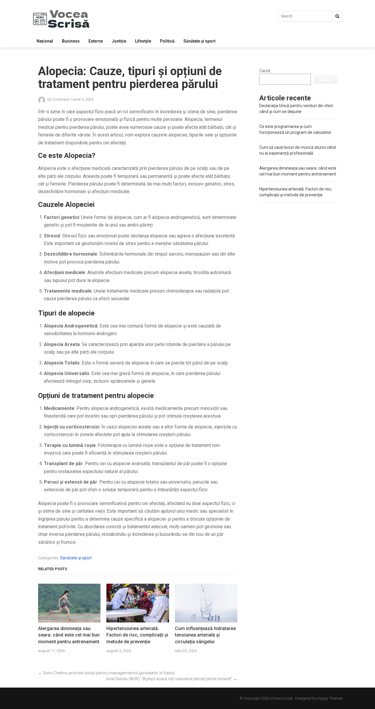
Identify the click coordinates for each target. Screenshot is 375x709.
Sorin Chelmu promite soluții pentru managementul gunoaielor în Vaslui (109, 673)
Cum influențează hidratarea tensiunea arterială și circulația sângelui (205, 635)
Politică (167, 41)
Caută (264, 70)
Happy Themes (330, 698)
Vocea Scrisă (281, 698)
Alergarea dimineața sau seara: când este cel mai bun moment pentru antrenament (69, 635)
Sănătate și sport (199, 41)
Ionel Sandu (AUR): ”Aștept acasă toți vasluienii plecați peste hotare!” (169, 678)
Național (45, 41)
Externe (95, 41)
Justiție (119, 41)
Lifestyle (143, 41)
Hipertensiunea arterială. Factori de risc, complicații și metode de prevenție (137, 635)
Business (71, 41)
